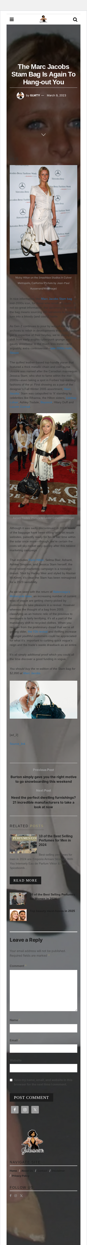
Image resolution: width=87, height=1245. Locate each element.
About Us (27, 1170)
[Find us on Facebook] (10, 1195)
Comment (18, 966)
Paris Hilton (36, 560)
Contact (42, 1170)
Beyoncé (46, 402)
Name (15, 1020)
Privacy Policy (20, 1175)
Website (16, 1060)
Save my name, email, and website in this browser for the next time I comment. (43, 1082)
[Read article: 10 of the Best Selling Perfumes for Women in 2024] (18, 899)
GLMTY (35, 95)
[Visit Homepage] (43, 19)
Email (15, 1040)
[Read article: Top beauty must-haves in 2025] (18, 915)
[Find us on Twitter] (21, 1195)
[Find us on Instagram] (15, 1195)
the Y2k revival (38, 631)
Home (13, 1170)
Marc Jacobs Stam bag (56, 298)
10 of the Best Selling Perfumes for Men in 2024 (56, 840)
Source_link (17, 743)
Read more (27, 880)
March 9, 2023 (56, 95)
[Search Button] (75, 19)
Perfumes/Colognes (31, 838)
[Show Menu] (12, 19)
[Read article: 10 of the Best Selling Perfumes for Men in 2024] (23, 844)
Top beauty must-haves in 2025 (52, 911)
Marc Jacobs (31, 673)
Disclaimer (58, 1170)
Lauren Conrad (20, 406)
